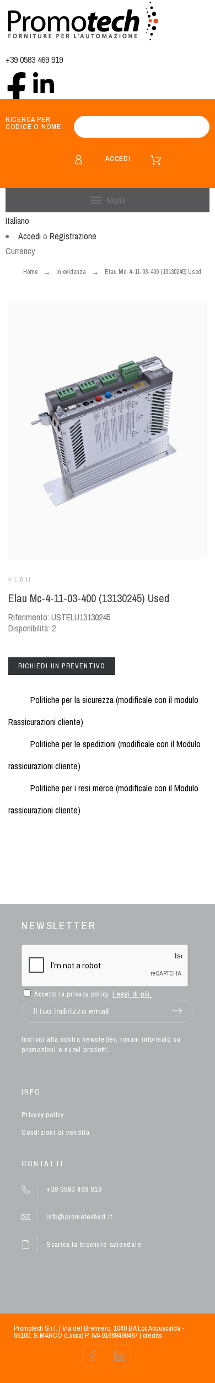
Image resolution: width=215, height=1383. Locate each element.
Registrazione (73, 236)
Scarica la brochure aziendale (94, 1244)
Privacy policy (43, 1114)
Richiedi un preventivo (61, 666)
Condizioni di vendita (55, 1132)
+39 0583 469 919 (34, 59)
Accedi (118, 158)
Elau (20, 579)
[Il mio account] (78, 159)
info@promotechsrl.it (79, 1216)
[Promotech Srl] (83, 22)
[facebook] (17, 83)
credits (152, 1335)
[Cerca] (195, 127)
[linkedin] (44, 83)
